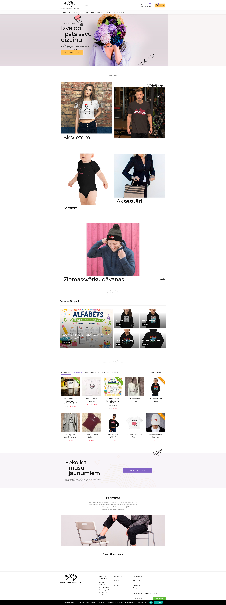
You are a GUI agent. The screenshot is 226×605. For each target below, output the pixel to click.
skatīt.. (162, 279)
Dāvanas (76, 12)
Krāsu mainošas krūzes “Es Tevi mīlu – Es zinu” (70, 401)
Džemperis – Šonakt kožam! (70, 436)
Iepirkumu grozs (138, 583)
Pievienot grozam (70, 408)
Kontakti (116, 585)
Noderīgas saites (104, 587)
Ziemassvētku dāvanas (94, 279)
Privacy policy (158, 602)
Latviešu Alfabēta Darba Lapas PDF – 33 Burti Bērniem (113, 402)
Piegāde (116, 583)
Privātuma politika (104, 590)
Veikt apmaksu (137, 585)
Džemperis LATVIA (113, 436)
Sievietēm (110, 12)
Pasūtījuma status (138, 588)
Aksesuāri (66, 12)
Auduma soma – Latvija (134, 400)
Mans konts (136, 580)
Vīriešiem (120, 12)
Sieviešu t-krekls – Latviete (92, 436)
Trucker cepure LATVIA (155, 436)
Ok (151, 602)
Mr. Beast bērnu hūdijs (155, 400)
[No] (224, 602)
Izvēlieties (92, 406)
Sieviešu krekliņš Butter (134, 436)
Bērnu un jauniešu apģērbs (93, 12)
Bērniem (70, 208)
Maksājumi (117, 580)
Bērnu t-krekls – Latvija (92, 400)
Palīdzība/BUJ (103, 585)
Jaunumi (101, 582)
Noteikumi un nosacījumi (103, 593)
